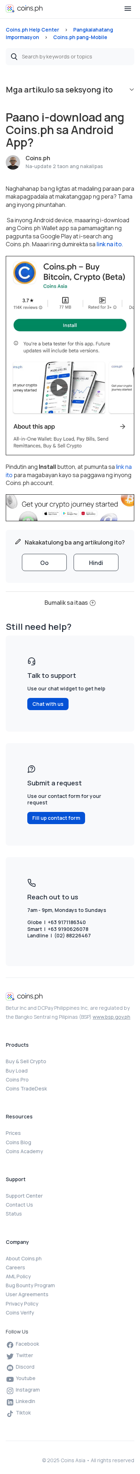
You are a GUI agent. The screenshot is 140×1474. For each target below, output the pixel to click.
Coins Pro (17, 1079)
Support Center (24, 1195)
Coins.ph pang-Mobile (80, 37)
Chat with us (48, 703)
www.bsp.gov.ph (111, 1016)
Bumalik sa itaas (66, 603)
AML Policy (18, 1276)
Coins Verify (20, 1312)
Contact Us (19, 1204)
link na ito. (109, 244)
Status (14, 1213)
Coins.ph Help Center (32, 29)
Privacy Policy (22, 1303)
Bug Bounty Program (30, 1285)
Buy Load (17, 1070)
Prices (13, 1133)
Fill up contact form (56, 817)
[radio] (44, 562)
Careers (15, 1267)
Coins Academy (24, 1151)
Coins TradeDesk (26, 1088)
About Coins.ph (24, 1258)
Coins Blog (18, 1142)
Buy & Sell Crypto (26, 1061)
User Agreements (27, 1294)
